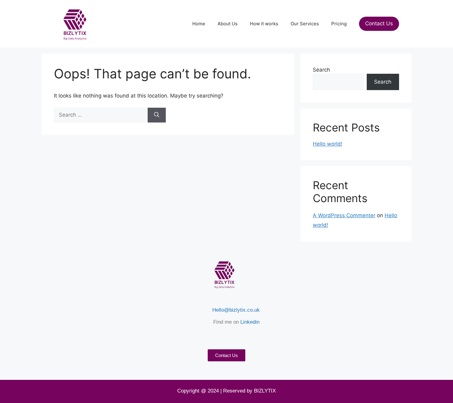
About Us (228, 24)
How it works (264, 24)
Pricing (339, 24)
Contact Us (379, 23)
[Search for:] (101, 115)
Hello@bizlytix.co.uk (236, 310)
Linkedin (249, 322)
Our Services (305, 24)
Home (198, 24)
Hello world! (327, 144)
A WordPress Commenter (344, 215)
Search (321, 70)
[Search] (157, 115)
